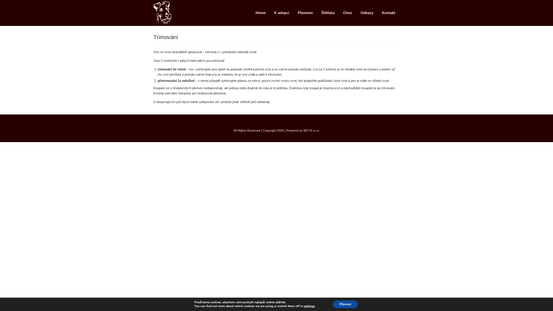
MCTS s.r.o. (312, 130)
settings (309, 306)
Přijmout (345, 304)
